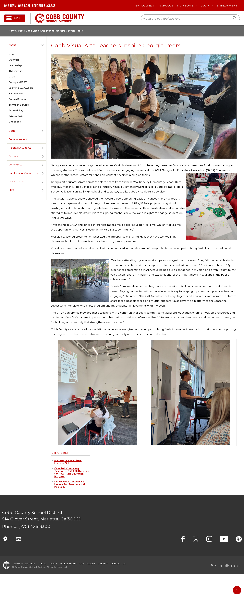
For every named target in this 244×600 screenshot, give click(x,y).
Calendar (14, 59)
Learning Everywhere (21, 88)
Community (15, 164)
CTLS (12, 76)
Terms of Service (19, 104)
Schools (13, 156)
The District (15, 71)
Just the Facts (17, 93)
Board (12, 131)
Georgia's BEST (18, 82)
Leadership (15, 65)
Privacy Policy (17, 116)
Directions (15, 121)
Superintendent (18, 139)
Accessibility (16, 110)
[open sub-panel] (43, 45)
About (12, 45)
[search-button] (235, 18)
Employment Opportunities (24, 173)
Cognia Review (17, 99)
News (12, 54)
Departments (16, 181)
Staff (11, 190)
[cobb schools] (59, 18)
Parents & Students (20, 147)
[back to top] (237, 590)
